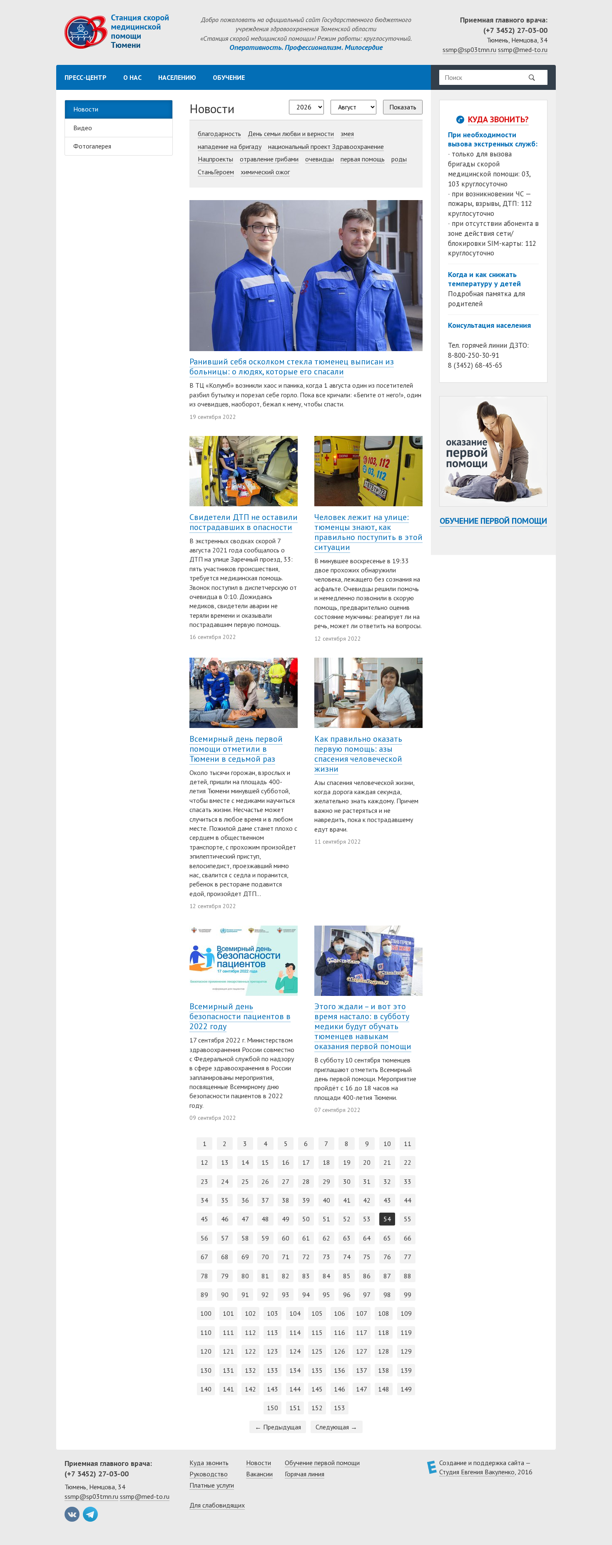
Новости (85, 109)
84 (326, 1276)
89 (204, 1294)
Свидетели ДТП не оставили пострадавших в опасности (243, 522)
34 (204, 1200)
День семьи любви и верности (291, 133)
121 (228, 1351)
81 (265, 1276)
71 (285, 1257)
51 (326, 1219)
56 (204, 1238)
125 (317, 1351)
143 (272, 1389)
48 (265, 1219)
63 (347, 1238)
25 (245, 1181)
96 (347, 1294)
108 (383, 1313)
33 (407, 1181)
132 (250, 1370)
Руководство (208, 1474)
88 (407, 1276)
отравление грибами (269, 159)
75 (367, 1257)
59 (265, 1238)
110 (205, 1332)
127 (361, 1351)
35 (225, 1200)
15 (265, 1162)
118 (383, 1332)
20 (367, 1162)
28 (306, 1181)
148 (383, 1389)
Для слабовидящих (217, 1505)
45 (204, 1219)
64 (367, 1238)
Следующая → (336, 1427)
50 (306, 1219)
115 (317, 1332)
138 (383, 1370)
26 (265, 1181)
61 (306, 1238)
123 (272, 1351)
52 (347, 1219)
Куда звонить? (498, 119)
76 (387, 1257)
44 (407, 1200)
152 (317, 1408)
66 (407, 1238)
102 (250, 1313)
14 (245, 1162)
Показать (402, 107)
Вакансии (259, 1474)
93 (285, 1294)
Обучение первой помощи (493, 520)
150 (272, 1408)
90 (225, 1294)
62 (326, 1238)
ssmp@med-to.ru (522, 49)
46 (225, 1219)
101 (228, 1313)
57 (225, 1238)
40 (326, 1200)
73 (326, 1257)
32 (387, 1181)
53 (367, 1219)
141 (228, 1389)
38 (285, 1200)
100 (205, 1313)
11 (407, 1143)
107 (361, 1313)
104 (295, 1313)
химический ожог (265, 172)
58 (245, 1238)
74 (347, 1257)
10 (387, 1143)
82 (285, 1276)
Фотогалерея (92, 146)
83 (306, 1276)
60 (285, 1238)
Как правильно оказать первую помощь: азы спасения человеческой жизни (358, 753)
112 (250, 1332)
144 (295, 1389)
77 (407, 1257)
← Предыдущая (278, 1427)
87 (387, 1276)
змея (347, 133)
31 (367, 1181)
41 (347, 1200)
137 (361, 1370)
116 (339, 1332)
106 (339, 1313)
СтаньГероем (216, 172)
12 (204, 1162)
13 (225, 1162)
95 (326, 1294)
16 (285, 1162)
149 (406, 1389)
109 (406, 1313)
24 (225, 1181)
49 (285, 1219)
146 (339, 1389)
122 (250, 1351)
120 (205, 1351)
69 (245, 1257)
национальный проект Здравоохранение (326, 146)
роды (399, 159)
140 (205, 1389)
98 (387, 1294)
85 (347, 1276)
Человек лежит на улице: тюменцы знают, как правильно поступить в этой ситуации (368, 532)
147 (361, 1389)
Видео (82, 128)
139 (406, 1370)
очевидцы (319, 159)
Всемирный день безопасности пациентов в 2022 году (240, 1016)
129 (406, 1351)
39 (306, 1200)
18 (326, 1162)
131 (228, 1370)
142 (250, 1389)
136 (339, 1370)
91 (245, 1294)
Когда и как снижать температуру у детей (484, 279)
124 (295, 1351)
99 (407, 1294)
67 (204, 1257)
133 (272, 1370)
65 (387, 1238)
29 (326, 1181)
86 (367, 1276)
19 (347, 1162)
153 (339, 1408)
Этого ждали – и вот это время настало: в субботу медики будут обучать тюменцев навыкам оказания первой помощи (362, 1026)
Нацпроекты (215, 159)
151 (295, 1408)
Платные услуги (211, 1485)
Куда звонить (209, 1462)
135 (317, 1370)
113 (272, 1332)
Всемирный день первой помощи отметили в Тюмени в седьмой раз (236, 748)
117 (361, 1332)
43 (387, 1200)
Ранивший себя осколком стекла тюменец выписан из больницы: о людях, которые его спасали (291, 366)
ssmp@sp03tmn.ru (469, 49)
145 (317, 1389)
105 (317, 1313)
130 (205, 1370)
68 (225, 1257)
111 (228, 1332)
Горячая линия (304, 1474)
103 (272, 1313)
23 (204, 1181)
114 (295, 1332)
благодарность (219, 133)
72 (306, 1257)
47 (245, 1219)
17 (306, 1162)
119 (406, 1332)
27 (285, 1181)
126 (339, 1351)
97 (367, 1294)
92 (265, 1294)
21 (387, 1162)
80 (245, 1276)
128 (383, 1351)
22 (407, 1162)
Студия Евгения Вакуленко (477, 1472)
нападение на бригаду (229, 146)
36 (245, 1200)
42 (367, 1200)
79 (225, 1276)
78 (204, 1276)
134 (295, 1370)
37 (265, 1200)
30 (347, 1181)
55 (407, 1219)
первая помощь (363, 159)
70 (265, 1257)
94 (306, 1294)
